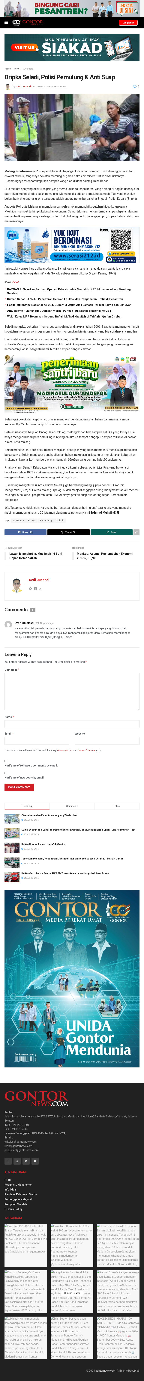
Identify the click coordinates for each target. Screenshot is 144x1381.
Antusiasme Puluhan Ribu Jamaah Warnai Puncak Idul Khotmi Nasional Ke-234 (59, 310)
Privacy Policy (65, 750)
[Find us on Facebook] (8, 1161)
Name (9, 717)
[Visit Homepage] (28, 22)
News (17, 68)
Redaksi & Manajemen (18, 1184)
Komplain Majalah (15, 1204)
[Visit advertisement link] (72, 8)
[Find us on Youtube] (35, 1161)
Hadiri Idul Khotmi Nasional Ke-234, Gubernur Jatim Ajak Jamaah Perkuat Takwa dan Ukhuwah (69, 305)
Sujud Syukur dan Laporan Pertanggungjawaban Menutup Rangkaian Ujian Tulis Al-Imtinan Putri (78, 829)
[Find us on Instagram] (17, 1161)
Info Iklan (10, 1189)
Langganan (128, 22)
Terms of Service (86, 750)
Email (9, 733)
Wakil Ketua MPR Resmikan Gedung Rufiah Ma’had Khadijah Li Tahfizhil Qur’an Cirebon (64, 316)
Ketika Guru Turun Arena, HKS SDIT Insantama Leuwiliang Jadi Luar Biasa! (65, 873)
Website (80, 733)
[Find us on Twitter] (26, 1161)
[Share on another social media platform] (137, 532)
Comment (11, 669)
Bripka (32, 520)
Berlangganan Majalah (18, 1199)
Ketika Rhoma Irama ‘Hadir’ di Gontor (43, 844)
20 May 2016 (43, 86)
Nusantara (27, 68)
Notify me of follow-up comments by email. (31, 765)
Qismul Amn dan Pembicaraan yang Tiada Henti (49, 815)
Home (7, 68)
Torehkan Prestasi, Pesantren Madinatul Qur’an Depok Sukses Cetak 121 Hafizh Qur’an (72, 858)
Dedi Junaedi (24, 86)
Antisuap (18, 520)
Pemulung (46, 520)
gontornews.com (105, 1370)
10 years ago (46, 623)
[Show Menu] (6, 22)
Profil (7, 1179)
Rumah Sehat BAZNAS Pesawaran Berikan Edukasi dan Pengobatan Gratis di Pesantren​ (65, 299)
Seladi (60, 520)
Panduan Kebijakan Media (20, 1194)
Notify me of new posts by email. (24, 777)
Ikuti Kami (73, 1293)
